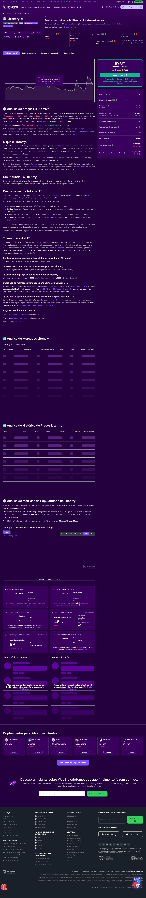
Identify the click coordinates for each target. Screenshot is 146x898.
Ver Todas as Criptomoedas (73, 763)
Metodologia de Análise (74, 841)
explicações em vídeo (18, 318)
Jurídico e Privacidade (106, 887)
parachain (81, 167)
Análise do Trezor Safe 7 (42, 861)
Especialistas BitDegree (74, 838)
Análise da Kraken (72, 819)
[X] (99, 844)
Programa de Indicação (73, 846)
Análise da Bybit (71, 816)
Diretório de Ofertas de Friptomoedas (57, 289)
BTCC (23, 131)
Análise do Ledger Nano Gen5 (44, 864)
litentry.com (12, 536)
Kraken (16, 131)
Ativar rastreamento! (70, 27)
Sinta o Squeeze (97, 794)
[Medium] (117, 844)
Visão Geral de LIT (11, 53)
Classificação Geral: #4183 (10, 23)
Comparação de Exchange (11, 846)
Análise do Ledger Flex (42, 858)
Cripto (9, 13)
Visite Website (89, 612)
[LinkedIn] (114, 844)
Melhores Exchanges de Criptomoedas (14, 843)
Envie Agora (33, 605)
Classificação (17, 13)
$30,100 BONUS (119, 75)
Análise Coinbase (72, 827)
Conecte (138, 1)
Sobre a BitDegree (72, 835)
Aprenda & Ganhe (8, 816)
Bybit (11, 131)
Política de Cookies (120, 887)
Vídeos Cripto (7, 830)
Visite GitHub (42, 635)
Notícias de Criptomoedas (19, 314)
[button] (93, 2)
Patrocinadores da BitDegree (75, 852)
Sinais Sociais (69, 53)
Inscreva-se (135, 820)
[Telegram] (103, 844)
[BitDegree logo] (9, 872)
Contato (69, 860)
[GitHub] (128, 844)
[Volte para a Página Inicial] (4, 13)
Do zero (18, 322)
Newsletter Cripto (8, 821)
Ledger (67, 134)
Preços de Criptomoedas (10, 857)
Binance (61, 248)
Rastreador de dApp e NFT (11, 860)
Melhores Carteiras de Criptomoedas (14, 849)
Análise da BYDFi (72, 824)
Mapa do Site (95, 887)
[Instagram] (121, 844)
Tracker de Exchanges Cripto (82, 131)
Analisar (14, 752)
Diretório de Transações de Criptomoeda (37, 305)
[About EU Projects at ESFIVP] (105, 857)
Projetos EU (70, 843)
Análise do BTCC (72, 821)
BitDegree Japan (72, 855)
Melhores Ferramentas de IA (11, 855)
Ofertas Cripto (7, 833)
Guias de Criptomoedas (10, 824)
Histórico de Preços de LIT (50, 53)
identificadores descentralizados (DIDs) (70, 146)
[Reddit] (124, 844)
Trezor (74, 134)
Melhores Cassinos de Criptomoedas (14, 852)
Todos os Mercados (29, 53)
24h (103, 34)
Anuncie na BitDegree (73, 849)
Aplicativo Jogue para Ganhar (12, 835)
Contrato (69, 857)
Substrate (34, 164)
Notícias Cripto (7, 827)
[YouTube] (107, 844)
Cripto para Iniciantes (9, 819)
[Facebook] (110, 844)
